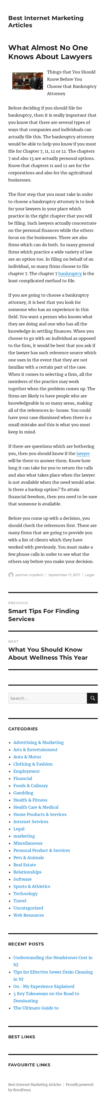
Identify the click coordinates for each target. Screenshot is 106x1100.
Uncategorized (28, 908)
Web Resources (28, 915)
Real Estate (24, 864)
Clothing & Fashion (33, 764)
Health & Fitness (30, 800)
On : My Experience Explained (43, 986)
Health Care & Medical (35, 807)
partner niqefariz (29, 575)
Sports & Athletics (31, 886)
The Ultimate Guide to (36, 1008)
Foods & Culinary (30, 785)
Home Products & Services (40, 814)
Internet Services (30, 821)
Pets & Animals (28, 857)
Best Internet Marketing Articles (34, 1085)
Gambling (23, 792)
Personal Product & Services (41, 850)
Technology (25, 893)
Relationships (27, 872)
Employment (26, 771)
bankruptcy (70, 273)
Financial (22, 778)
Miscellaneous (27, 843)
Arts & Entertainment (35, 749)
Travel (19, 900)
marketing (24, 836)
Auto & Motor (27, 756)
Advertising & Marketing (38, 742)
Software (22, 879)
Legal (89, 575)
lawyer (83, 453)
